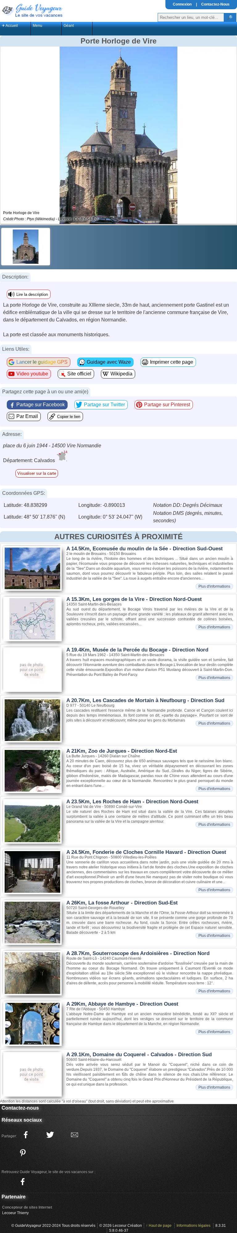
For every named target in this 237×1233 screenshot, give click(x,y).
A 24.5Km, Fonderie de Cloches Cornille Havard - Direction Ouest (146, 852)
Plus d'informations (214, 586)
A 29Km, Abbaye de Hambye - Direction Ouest (122, 1004)
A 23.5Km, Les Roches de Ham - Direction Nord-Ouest (132, 802)
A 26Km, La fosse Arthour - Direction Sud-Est (122, 903)
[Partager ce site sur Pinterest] (22, 1152)
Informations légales (193, 1225)
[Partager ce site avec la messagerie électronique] (74, 1134)
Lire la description (32, 294)
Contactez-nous (20, 1108)
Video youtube (32, 373)
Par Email (27, 416)
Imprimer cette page (171, 362)
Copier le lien (68, 416)
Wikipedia (121, 373)
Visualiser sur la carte (36, 473)
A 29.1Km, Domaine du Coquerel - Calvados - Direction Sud (139, 1054)
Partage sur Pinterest (167, 404)
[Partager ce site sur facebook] (25, 1134)
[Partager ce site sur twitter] (50, 1134)
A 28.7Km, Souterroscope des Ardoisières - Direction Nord (138, 953)
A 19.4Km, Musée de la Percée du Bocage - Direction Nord (137, 650)
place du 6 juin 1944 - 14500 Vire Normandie (52, 445)
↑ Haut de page (159, 1225)
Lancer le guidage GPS (42, 362)
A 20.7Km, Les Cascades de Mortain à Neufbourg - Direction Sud (145, 700)
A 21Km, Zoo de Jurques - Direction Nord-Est (121, 751)
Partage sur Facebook (40, 404)
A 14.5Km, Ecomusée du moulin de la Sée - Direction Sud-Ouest (144, 549)
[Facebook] (22, 1181)
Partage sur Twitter (104, 404)
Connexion (182, 4)
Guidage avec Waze (109, 362)
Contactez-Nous (215, 4)
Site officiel (79, 373)
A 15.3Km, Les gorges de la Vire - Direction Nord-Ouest (134, 599)
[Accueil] (32, 10)
